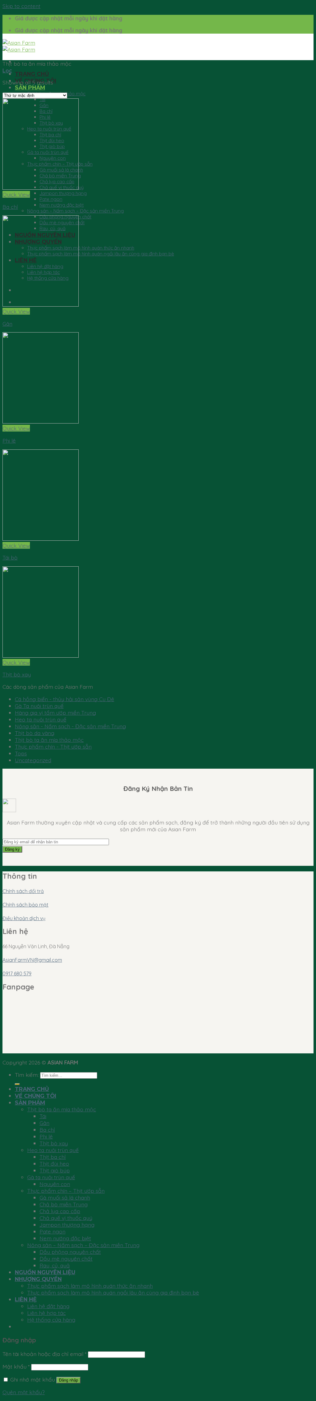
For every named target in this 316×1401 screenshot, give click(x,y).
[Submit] (17, 1084)
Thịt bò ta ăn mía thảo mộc (49, 739)
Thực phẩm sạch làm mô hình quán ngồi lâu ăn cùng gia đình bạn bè (100, 254)
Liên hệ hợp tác (46, 1312)
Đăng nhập (68, 1380)
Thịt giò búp (55, 1170)
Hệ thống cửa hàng (51, 1319)
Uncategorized (33, 760)
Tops (21, 753)
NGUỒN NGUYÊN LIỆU (45, 1272)
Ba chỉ (10, 206)
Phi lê (9, 440)
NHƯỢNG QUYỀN (38, 1279)
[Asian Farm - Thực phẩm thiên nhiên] (18, 46)
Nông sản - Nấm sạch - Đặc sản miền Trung (70, 726)
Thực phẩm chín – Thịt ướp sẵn (66, 1190)
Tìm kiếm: (27, 1074)
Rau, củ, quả (55, 1265)
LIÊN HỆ (26, 1299)
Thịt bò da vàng (34, 732)
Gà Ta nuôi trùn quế (39, 705)
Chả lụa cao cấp (60, 1211)
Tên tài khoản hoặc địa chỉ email (44, 1353)
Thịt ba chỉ (53, 1156)
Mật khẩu (16, 1366)
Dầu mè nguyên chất (66, 1258)
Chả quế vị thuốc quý (66, 1217)
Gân (7, 323)
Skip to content (21, 5)
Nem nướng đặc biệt (62, 205)
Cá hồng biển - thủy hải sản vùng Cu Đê (64, 699)
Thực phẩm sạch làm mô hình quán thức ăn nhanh (80, 248)
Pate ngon (51, 199)
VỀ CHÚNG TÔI (35, 1096)
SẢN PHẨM (30, 87)
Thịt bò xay (16, 674)
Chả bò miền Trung (64, 1204)
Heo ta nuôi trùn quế (40, 719)
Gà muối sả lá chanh (65, 1197)
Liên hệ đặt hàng (48, 1306)
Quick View (16, 194)
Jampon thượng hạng (63, 193)
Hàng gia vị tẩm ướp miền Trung (55, 712)
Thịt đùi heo (54, 1163)
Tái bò (10, 557)
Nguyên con (55, 1183)
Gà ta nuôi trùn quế (51, 1177)
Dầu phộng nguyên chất (70, 1251)
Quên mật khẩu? (23, 1392)
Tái (43, 1116)
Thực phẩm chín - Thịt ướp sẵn (53, 746)
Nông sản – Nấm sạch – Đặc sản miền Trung (75, 211)
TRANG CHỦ (32, 74)
